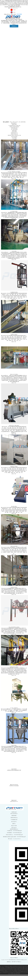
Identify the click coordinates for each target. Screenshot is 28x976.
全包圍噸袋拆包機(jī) (14, 292)
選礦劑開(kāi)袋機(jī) (14, 466)
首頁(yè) (11, 121)
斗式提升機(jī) (14, 138)
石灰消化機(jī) (14, 137)
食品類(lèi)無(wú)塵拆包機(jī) (14, 425)
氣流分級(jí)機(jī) (14, 136)
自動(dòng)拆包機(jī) (14, 546)
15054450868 (19, 14)
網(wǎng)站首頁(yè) (14, 813)
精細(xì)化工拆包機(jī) (14, 374)
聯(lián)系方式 (14, 827)
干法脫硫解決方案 (14, 819)
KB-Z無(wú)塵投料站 (14, 707)
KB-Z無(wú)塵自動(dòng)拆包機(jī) (14, 171)
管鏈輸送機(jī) (14, 130)
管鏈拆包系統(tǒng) (14, 134)
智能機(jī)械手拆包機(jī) (14, 666)
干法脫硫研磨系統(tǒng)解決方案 (14, 125)
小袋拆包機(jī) (14, 251)
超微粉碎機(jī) (14, 124)
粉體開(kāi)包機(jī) (14, 334)
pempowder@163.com (14, 8)
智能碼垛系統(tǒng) (14, 132)
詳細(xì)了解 (13, 178)
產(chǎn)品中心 (15, 121)
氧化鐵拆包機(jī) (14, 506)
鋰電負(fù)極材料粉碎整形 (14, 126)
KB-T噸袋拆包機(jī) (14, 211)
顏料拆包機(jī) (14, 745)
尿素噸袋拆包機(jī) (14, 587)
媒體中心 (14, 823)
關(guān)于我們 (14, 825)
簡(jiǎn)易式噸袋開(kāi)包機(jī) (14, 627)
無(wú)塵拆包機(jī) (22, 121)
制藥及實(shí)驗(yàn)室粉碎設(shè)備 (14, 135)
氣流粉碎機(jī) (14, 131)
